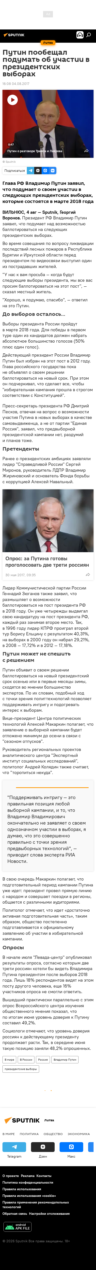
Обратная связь (14, 1213)
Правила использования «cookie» (29, 1195)
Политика (29, 1134)
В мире (9, 1059)
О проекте (10, 1176)
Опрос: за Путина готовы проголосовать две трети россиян (47, 561)
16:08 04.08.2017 (15, 83)
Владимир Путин (65, 1059)
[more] (88, 574)
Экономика (79, 1134)
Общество (53, 1134)
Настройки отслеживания (49, 1213)
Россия (43, 1059)
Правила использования (21, 1189)
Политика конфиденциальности (27, 1182)
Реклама (27, 1176)
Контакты (43, 1176)
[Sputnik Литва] (14, 37)
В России (26, 1059)
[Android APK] (17, 1227)
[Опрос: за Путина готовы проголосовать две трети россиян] (48, 520)
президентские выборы (21, 1069)
